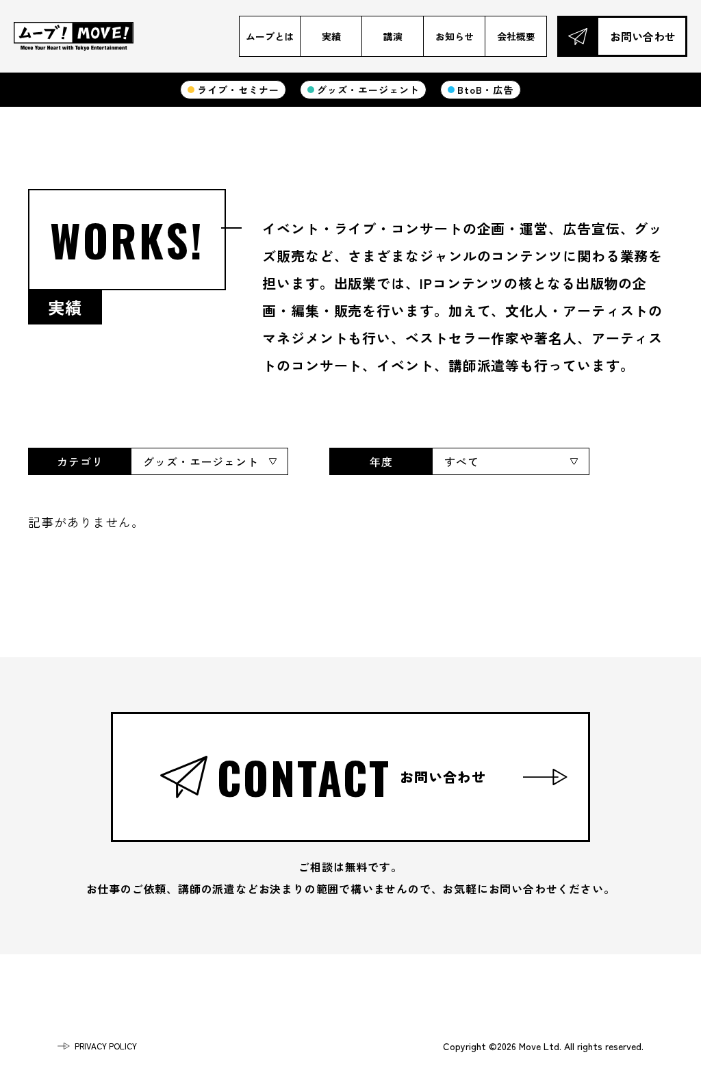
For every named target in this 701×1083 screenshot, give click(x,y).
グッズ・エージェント (368, 90)
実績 (331, 36)
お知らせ (454, 36)
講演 (393, 36)
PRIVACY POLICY (106, 1046)
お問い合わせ (643, 36)
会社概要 (516, 36)
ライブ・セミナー (238, 90)
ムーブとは (270, 36)
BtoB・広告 (485, 90)
